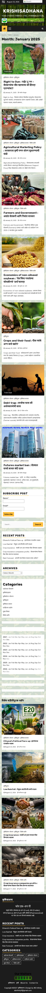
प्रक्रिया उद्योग (7, 608)
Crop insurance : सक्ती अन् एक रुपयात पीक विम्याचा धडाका (22, 548)
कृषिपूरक (16, 77)
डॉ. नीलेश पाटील (23, 410)
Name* (6, 498)
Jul (29, 643)
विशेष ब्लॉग (33, 143)
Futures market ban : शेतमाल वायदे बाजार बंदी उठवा (21, 467)
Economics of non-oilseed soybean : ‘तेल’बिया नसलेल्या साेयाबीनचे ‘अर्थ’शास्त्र (21, 278)
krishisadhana (23, 11)
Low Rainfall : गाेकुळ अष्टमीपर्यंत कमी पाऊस (17, 544)
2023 (5, 650)
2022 (5, 643)
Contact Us (33, 983)
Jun (26, 643)
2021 (5, 637)
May (23, 643)
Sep (36, 643)
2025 (5, 663)
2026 (5, 669)
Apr (19, 643)
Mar (16, 643)
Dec (7, 640)
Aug (32, 643)
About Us (24, 983)
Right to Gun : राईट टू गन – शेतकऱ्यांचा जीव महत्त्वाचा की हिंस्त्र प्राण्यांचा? (20, 85)
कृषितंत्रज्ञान (7, 592)
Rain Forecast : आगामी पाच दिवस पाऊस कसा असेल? (20, 558)
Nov (4, 646)
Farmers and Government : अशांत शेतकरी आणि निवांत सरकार (21, 214)
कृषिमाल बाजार (24, 143)
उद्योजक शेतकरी (8, 589)
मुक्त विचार (6, 611)
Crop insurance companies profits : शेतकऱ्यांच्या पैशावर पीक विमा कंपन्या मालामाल (21, 884)
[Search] (42, 28)
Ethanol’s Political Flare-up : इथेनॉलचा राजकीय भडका (21, 540)
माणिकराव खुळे (22, 792)
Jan (9, 643)
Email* (5, 506)
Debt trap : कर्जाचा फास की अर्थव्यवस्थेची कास (18, 404)
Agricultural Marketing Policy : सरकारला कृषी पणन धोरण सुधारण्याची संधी (22, 150)
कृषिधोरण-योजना (8, 77)
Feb (12, 643)
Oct (39, 643)
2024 (5, 656)
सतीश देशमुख (22, 92)
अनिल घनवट (22, 158)
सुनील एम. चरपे (23, 286)
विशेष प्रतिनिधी (23, 348)
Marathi (28, 1)
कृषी (17, 983)
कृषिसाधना (11, 983)
